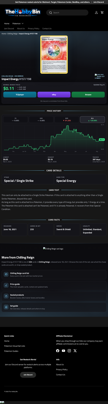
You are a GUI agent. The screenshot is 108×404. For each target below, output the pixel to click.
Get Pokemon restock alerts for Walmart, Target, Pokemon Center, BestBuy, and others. (52, 2)
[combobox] (67, 13)
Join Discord (99, 2)
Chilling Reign (12, 33)
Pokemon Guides (11, 351)
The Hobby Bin (13, 391)
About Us (21, 28)
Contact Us (46, 28)
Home (6, 23)
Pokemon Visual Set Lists (14, 345)
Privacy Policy (33, 28)
